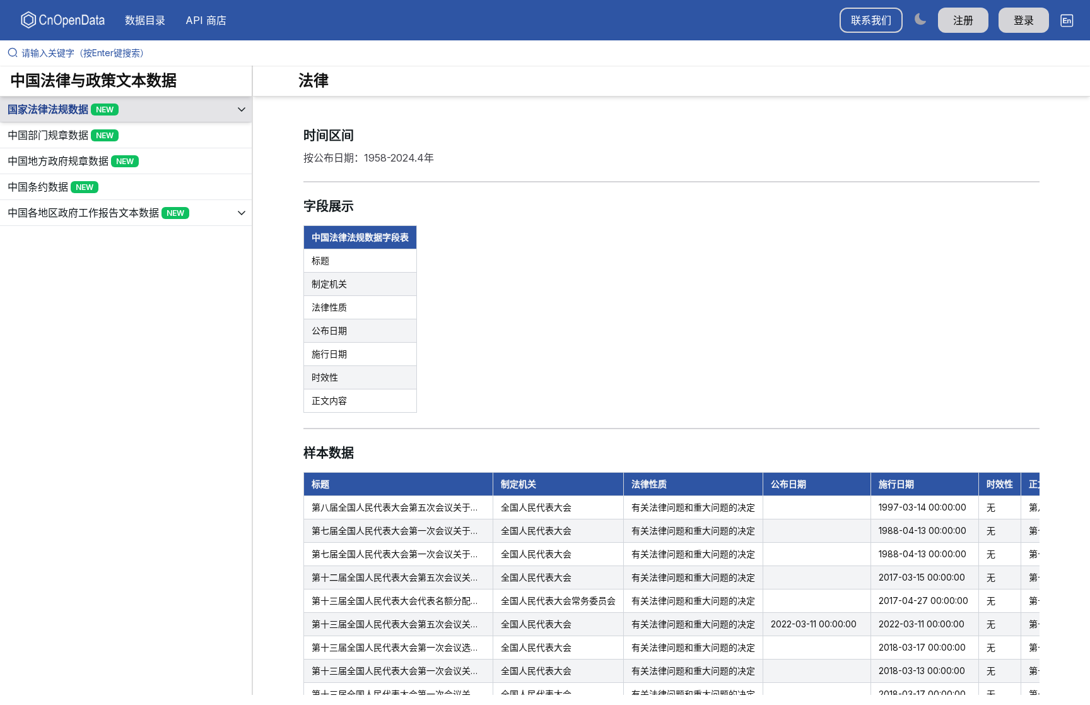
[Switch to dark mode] (920, 18)
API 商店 (205, 20)
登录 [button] (1024, 20)
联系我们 (871, 20)
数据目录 (145, 20)
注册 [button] (963, 20)
